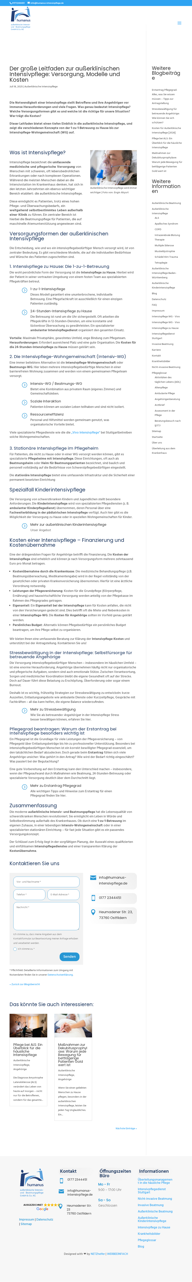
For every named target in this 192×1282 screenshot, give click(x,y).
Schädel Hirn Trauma (166, 257)
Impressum (158, 311)
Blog (154, 293)
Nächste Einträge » (126, 1128)
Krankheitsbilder (161, 361)
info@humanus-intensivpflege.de (80, 1192)
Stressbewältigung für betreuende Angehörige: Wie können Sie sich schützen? (166, 116)
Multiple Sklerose (164, 245)
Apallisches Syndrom (166, 224)
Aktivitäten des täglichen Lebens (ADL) (168, 379)
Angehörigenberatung (167, 399)
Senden (69, 957)
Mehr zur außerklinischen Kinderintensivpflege (68, 524)
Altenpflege (161, 388)
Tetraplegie (161, 263)
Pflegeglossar (159, 373)
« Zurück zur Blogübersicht (25, 984)
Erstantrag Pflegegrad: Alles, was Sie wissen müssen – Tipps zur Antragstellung (164, 97)
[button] (42, 1207)
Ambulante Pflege (165, 393)
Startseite (157, 437)
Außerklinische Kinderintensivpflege (163, 285)
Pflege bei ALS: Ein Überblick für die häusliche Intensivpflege (27, 1049)
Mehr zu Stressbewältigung (53, 709)
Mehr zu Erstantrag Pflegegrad (55, 785)
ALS (157, 218)
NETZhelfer (98, 1254)
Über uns (157, 443)
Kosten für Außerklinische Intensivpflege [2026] (166, 130)
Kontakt (156, 356)
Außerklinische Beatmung (166, 203)
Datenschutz (159, 299)
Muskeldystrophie (165, 251)
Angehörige (20, 1069)
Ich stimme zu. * (26, 949)
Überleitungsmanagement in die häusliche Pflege (155, 1181)
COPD (158, 229)
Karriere (156, 350)
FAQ (154, 305)
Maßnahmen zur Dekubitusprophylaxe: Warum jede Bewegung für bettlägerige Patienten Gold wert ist (72, 1054)
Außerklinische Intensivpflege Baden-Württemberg (164, 273)
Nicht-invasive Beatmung (166, 367)
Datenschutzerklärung (60, 975)
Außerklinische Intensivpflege (41, 87)
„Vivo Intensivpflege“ (86, 432)
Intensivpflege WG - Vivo (166, 317)
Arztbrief (160, 405)
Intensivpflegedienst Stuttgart (152, 1191)
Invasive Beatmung (162, 344)
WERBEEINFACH (117, 1254)
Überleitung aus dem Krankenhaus (163, 450)
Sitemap (156, 431)
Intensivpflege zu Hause (165, 328)
